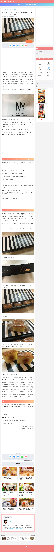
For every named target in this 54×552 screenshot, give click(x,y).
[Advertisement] (18, 60)
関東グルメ (31, 460)
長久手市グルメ (40, 78)
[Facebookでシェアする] (14, 45)
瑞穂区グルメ (40, 75)
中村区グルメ (40, 72)
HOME (28, 546)
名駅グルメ (48, 64)
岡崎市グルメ (49, 75)
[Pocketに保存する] (25, 45)
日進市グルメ (49, 78)
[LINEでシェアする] (21, 45)
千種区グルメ (49, 72)
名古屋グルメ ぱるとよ (8, 1)
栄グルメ (40, 69)
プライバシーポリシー (27, 548)
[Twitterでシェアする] (10, 45)
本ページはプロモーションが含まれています (27, 4)
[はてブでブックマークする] (18, 45)
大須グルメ (48, 69)
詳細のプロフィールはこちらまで (15, 528)
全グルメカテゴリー (39, 64)
